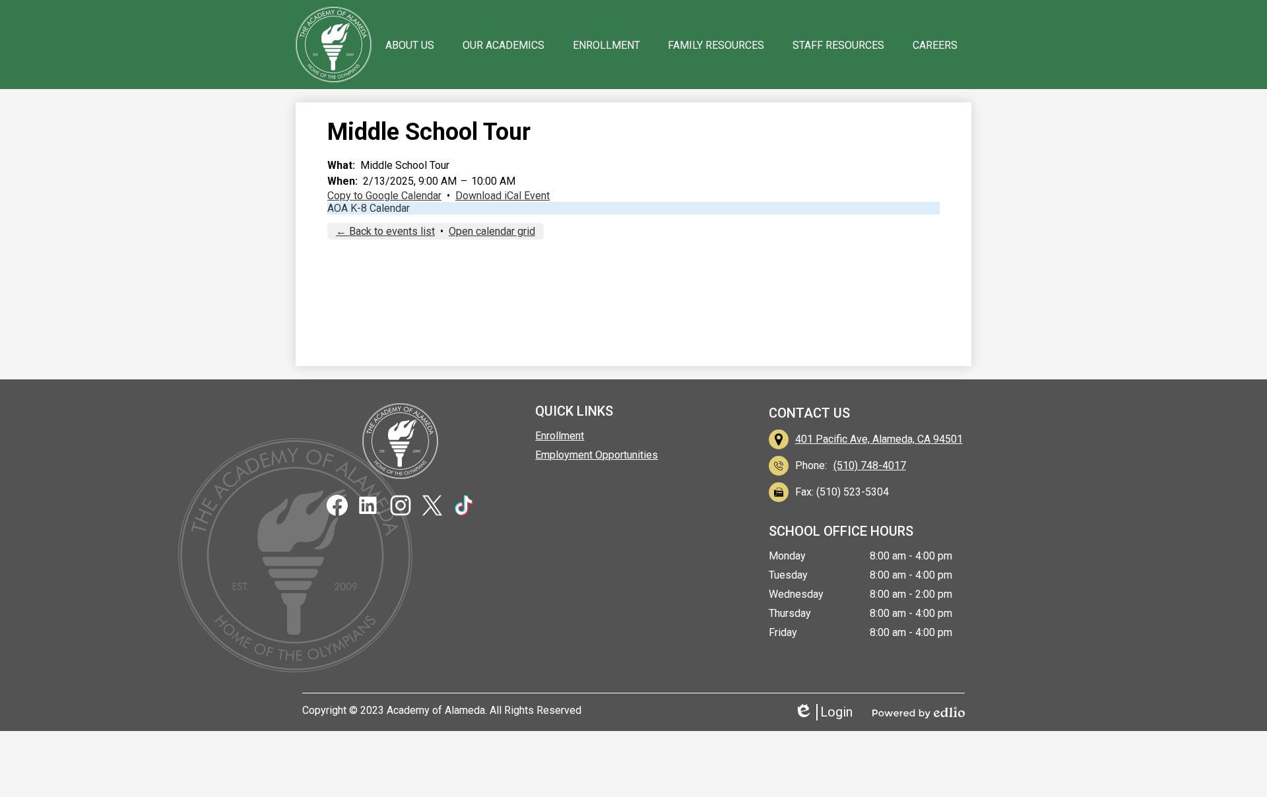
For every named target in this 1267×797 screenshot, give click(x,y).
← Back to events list (385, 231)
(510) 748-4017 (869, 465)
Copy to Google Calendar (384, 195)
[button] (409, 45)
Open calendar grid (492, 231)
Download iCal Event (502, 195)
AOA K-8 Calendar (368, 208)
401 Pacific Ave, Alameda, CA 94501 (879, 439)
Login (828, 712)
